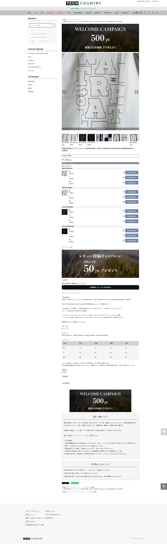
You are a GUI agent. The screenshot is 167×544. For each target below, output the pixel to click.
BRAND (88, 13)
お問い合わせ (30, 521)
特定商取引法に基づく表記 (35, 525)
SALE (69, 13)
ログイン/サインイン (33, 511)
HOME (29, 13)
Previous (64, 92)
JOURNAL (135, 13)
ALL (36, 13)
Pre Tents (31, 70)
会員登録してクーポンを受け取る (100, 287)
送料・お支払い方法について (36, 518)
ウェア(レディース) (76, 492)
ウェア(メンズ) (75, 487)
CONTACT (155, 1)
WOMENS (31, 91)
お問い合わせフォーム (79, 435)
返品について (30, 514)
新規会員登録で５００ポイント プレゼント (83, 8)
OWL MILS (31, 64)
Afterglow (31, 60)
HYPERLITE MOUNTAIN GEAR (38, 53)
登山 (68, 487)
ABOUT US (125, 13)
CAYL (30, 57)
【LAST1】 (60, 13)
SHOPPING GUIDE (143, 1)
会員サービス (50, 511)
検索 (53, 25)
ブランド (69, 19)
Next (137, 92)
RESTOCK (50, 13)
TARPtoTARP (77, 19)
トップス (83, 487)
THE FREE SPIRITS (34, 67)
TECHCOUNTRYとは (53, 514)
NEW (42, 13)
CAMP (30, 84)
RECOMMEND (78, 13)
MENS (30, 88)
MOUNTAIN (31, 81)
